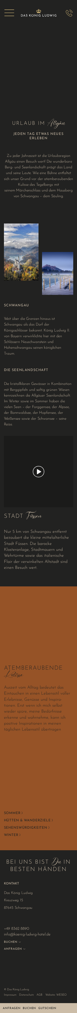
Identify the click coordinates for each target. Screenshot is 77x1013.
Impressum (10, 994)
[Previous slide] (6, 985)
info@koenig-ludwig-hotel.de (27, 934)
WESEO (61, 994)
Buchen (29, 1008)
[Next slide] (71, 985)
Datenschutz (26, 994)
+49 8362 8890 (16, 929)
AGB (39, 994)
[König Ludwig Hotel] (38, 13)
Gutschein (47, 1008)
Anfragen (11, 1008)
